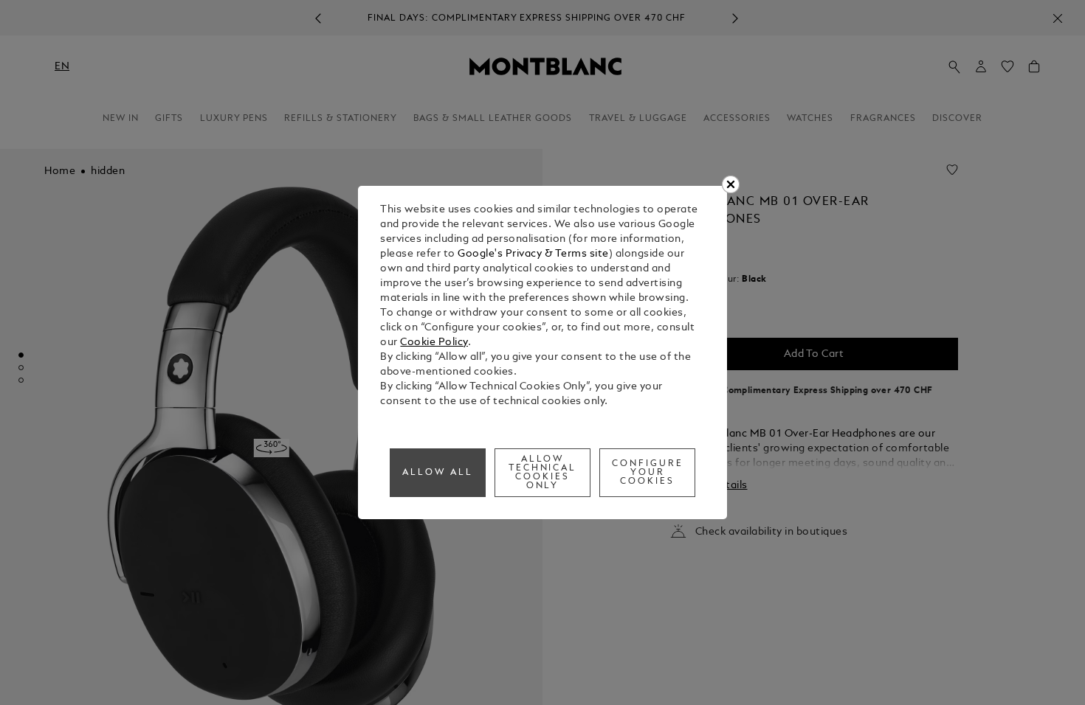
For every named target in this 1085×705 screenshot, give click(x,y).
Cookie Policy (434, 342)
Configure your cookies (647, 472)
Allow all (437, 472)
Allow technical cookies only (543, 472)
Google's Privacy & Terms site (533, 254)
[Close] (731, 184)
